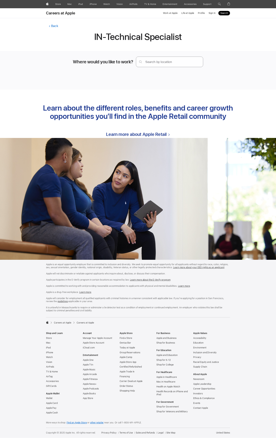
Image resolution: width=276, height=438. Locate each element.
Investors (198, 393)
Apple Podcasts (91, 388)
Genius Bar (125, 342)
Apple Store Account (93, 342)
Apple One (88, 360)
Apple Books (89, 393)
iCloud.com (89, 347)
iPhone (49, 352)
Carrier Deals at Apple (131, 381)
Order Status (126, 386)
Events (196, 403)
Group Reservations (130, 352)
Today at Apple (127, 347)
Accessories (52, 381)
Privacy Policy (108, 432)
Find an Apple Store (77, 422)
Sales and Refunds (145, 432)
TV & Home (52, 371)
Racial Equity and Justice (206, 362)
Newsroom (198, 379)
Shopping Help (127, 390)
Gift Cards (51, 386)
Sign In (212, 13)
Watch (49, 357)
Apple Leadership (202, 384)
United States (223, 432)
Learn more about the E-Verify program (150, 280)
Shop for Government (167, 406)
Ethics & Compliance (204, 398)
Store (49, 338)
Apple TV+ (88, 364)
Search (224, 13)
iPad (48, 347)
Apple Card (52, 403)
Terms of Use (126, 432)
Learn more (184, 286)
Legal (160, 432)
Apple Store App (128, 362)
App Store (88, 398)
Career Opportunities (204, 388)
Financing (125, 376)
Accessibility (199, 338)
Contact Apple (200, 408)
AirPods (50, 366)
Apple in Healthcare (166, 377)
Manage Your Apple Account (97, 338)
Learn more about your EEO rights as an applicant (198, 267)
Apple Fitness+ (90, 379)
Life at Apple (187, 13)
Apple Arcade (90, 374)
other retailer (97, 422)
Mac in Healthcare (165, 381)
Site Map (170, 432)
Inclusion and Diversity (205, 352)
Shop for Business (165, 342)
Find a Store (126, 338)
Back (54, 26)
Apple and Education (167, 355)
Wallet (49, 398)
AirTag (49, 376)
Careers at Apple (60, 13)
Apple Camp (126, 357)
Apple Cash (52, 412)
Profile (201, 13)
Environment (199, 347)
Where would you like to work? (103, 61)
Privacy (197, 357)
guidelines (62, 301)
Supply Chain (200, 366)
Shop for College (165, 364)
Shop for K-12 (163, 360)
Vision (49, 362)
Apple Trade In (127, 371)
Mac (48, 342)
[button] (219, 4)
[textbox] (169, 62)
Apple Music (89, 369)
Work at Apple (170, 13)
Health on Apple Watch (168, 386)
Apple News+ (90, 384)
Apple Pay (51, 408)
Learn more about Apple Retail (136, 134)
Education (198, 342)
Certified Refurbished (131, 366)
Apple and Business (166, 338)
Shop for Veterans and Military (172, 411)
